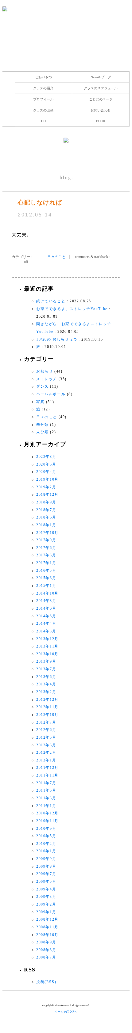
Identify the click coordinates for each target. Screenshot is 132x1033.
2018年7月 (46, 510)
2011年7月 (46, 783)
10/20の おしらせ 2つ (56, 339)
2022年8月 (46, 456)
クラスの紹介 (43, 88)
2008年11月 (47, 927)
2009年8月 (46, 866)
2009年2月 (46, 904)
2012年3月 (46, 745)
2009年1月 (46, 912)
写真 (40, 402)
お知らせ (44, 371)
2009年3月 (46, 896)
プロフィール (43, 99)
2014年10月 (47, 593)
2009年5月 (46, 881)
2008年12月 (47, 919)
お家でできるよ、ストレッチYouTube (71, 309)
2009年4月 (46, 889)
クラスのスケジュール (101, 88)
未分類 (42, 424)
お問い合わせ (101, 110)
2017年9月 (46, 540)
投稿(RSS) (46, 982)
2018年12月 (47, 494)
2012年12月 (47, 699)
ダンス (42, 386)
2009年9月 (46, 859)
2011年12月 (47, 767)
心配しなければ (40, 202)
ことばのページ (101, 99)
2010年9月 (46, 828)
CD (43, 121)
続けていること (50, 301)
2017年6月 (46, 548)
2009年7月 (46, 874)
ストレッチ (46, 379)
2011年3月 (46, 798)
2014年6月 (46, 608)
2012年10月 (47, 714)
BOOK (101, 121)
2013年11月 (47, 646)
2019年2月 (46, 487)
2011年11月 (47, 775)
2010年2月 (46, 843)
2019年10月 (47, 479)
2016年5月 (46, 570)
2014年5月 (46, 616)
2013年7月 (46, 669)
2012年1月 (46, 760)
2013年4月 (46, 684)
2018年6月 (46, 517)
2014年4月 (46, 623)
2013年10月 (47, 654)
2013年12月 (47, 639)
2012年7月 (46, 722)
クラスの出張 (43, 110)
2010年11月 (47, 821)
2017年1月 (46, 563)
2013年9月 (46, 661)
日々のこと (56, 257)
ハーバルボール (50, 394)
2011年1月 (46, 806)
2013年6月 (46, 677)
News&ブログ (101, 77)
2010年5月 (46, 836)
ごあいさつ (43, 77)
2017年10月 (47, 533)
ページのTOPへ (66, 1011)
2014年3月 (46, 631)
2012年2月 (46, 752)
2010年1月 (46, 851)
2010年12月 (47, 813)
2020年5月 (46, 464)
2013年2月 (46, 692)
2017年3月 (46, 555)
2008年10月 (47, 935)
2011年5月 (46, 790)
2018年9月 (46, 502)
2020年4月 (46, 472)
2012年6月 (46, 730)
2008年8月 (46, 950)
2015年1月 (46, 585)
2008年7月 (46, 957)
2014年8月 (46, 601)
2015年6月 (46, 578)
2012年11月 (47, 707)
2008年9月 (46, 942)
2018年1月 (46, 525)
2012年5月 (46, 737)
